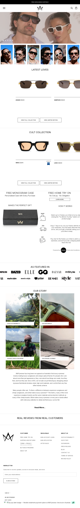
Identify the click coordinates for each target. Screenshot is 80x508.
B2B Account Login (47, 437)
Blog (63, 449)
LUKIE (39, 163)
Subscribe (10, 481)
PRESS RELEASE (66, 446)
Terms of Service (67, 455)
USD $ (7, 493)
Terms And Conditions (73, 250)
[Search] (72, 8)
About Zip (23, 451)
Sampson (40, 100)
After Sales (45, 443)
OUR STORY (64, 440)
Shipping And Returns (27, 440)
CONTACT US (65, 452)
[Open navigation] (4, 8)
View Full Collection (28, 120)
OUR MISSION (65, 443)
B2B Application (46, 440)
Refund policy (66, 458)
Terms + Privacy (26, 443)
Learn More (60, 199)
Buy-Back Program (26, 447)
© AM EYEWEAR (10, 497)
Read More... (40, 407)
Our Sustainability (67, 437)
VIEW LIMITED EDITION (51, 120)
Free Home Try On (26, 437)
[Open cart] (76, 8)
